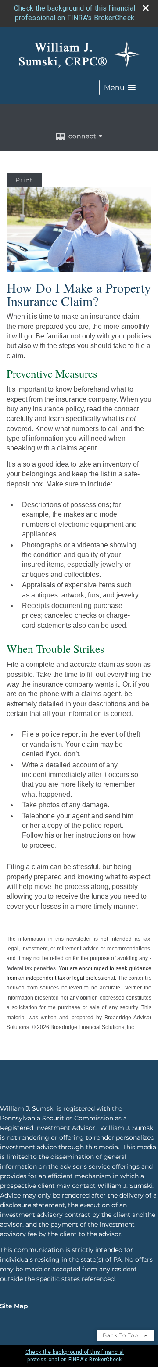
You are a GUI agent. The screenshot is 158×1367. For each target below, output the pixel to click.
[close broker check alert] (145, 7)
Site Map (14, 1306)
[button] (119, 87)
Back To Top (121, 1335)
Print (24, 180)
